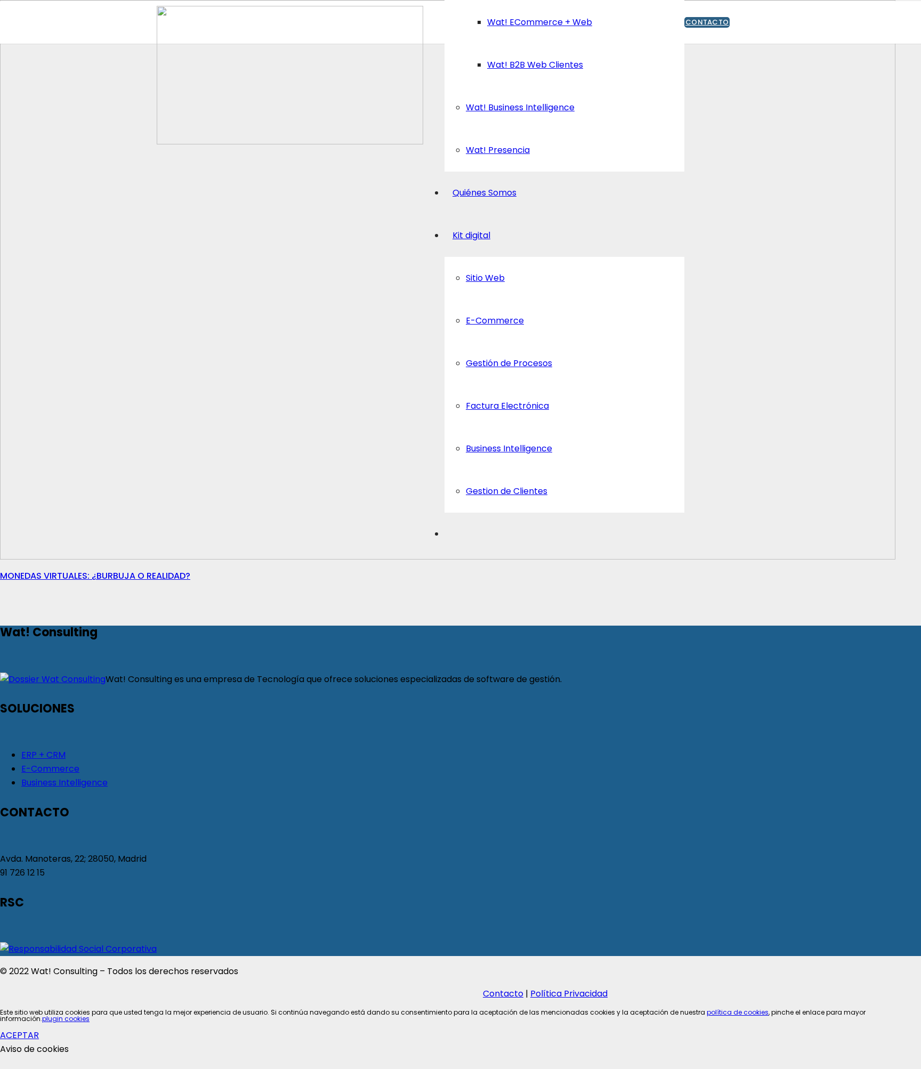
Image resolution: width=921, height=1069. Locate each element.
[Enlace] (290, 141)
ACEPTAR (19, 1035)
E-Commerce (50, 769)
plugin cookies (66, 1018)
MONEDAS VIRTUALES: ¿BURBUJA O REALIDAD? (95, 576)
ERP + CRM (43, 755)
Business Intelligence (64, 782)
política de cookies (738, 1012)
